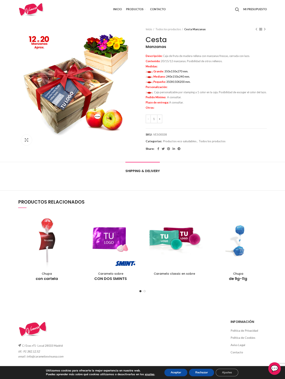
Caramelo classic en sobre (174, 274)
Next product (265, 29)
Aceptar (176, 372)
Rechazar (201, 372)
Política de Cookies (243, 337)
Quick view (72, 219)
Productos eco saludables (180, 141)
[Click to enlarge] (26, 140)
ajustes (149, 374)
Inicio (149, 29)
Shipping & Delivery (142, 171)
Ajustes (227, 372)
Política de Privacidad (244, 330)
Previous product (256, 29)
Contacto (237, 352)
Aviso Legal (238, 345)
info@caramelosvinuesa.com (44, 356)
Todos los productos (168, 29)
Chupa (47, 276)
